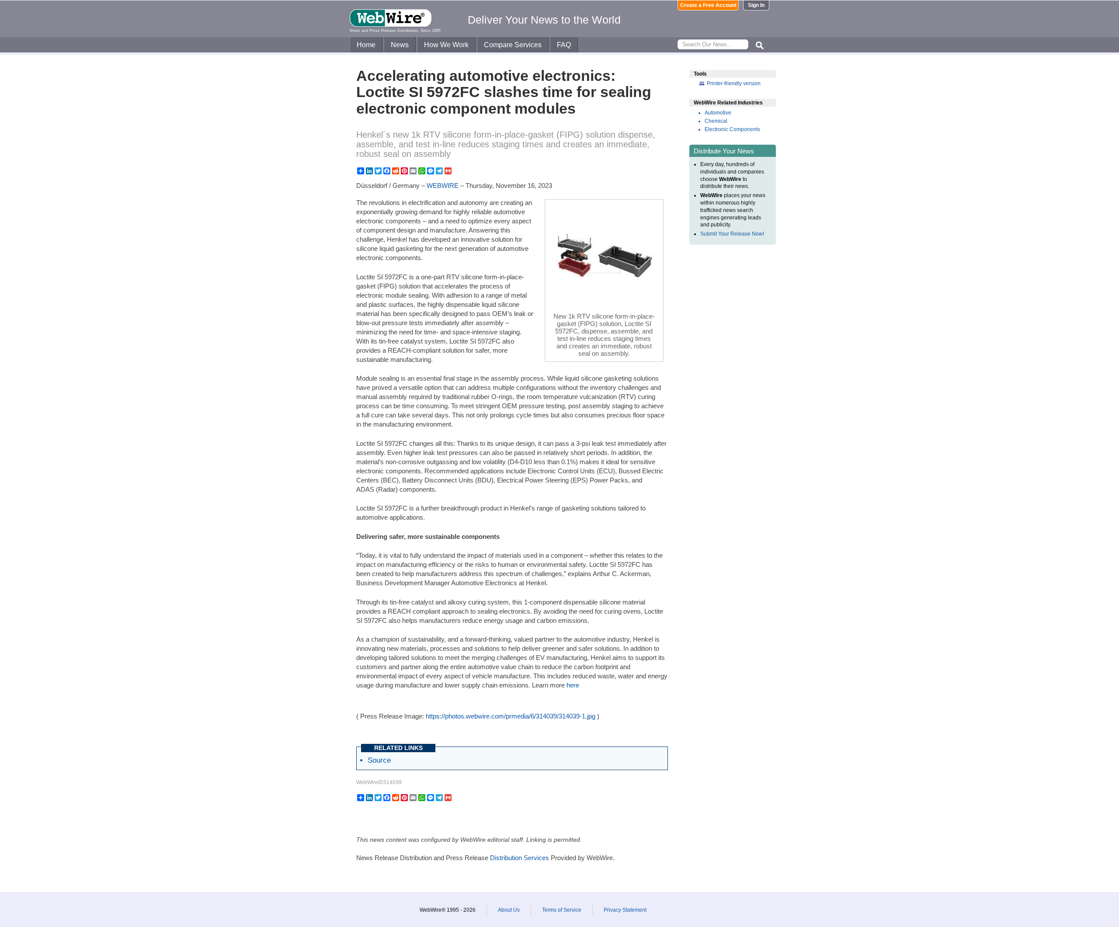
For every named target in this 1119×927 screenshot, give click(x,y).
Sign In (756, 5)
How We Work (446, 45)
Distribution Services (519, 857)
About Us (509, 910)
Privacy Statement (625, 910)
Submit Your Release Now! (732, 234)
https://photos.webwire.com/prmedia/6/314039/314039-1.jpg (510, 716)
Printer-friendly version (734, 83)
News (400, 45)
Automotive (718, 113)
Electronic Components (732, 129)
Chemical (716, 121)
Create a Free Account (708, 5)
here (572, 685)
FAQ (564, 45)
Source (379, 760)
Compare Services (513, 45)
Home (366, 45)
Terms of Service (561, 910)
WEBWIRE (443, 185)
